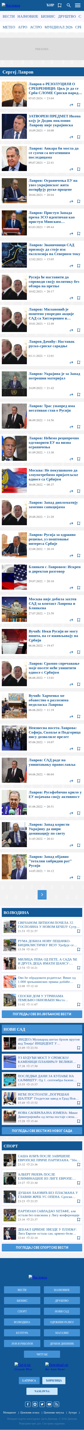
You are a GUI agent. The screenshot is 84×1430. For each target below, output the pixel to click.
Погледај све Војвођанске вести (42, 1014)
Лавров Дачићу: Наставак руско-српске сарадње (42, 351)
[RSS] (56, 1404)
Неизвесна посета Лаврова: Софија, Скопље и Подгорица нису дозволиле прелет (42, 738)
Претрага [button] (68, 5)
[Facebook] (27, 1404)
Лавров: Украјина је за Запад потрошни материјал (42, 384)
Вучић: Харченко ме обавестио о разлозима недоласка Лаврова (42, 706)
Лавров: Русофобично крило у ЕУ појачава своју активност (42, 802)
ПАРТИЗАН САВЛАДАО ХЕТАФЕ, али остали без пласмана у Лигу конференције (42, 1215)
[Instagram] (35, 1404)
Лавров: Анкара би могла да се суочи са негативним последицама (42, 158)
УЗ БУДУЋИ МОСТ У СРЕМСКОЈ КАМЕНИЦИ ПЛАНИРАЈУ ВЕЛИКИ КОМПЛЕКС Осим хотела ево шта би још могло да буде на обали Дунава (42, 1062)
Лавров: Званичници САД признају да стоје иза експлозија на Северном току (42, 255)
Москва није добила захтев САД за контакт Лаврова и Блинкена (42, 609)
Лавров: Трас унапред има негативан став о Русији (42, 416)
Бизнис (48, 16)
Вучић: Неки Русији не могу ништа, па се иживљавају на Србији (42, 641)
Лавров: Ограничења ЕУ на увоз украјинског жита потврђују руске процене (42, 190)
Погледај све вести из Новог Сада (42, 1131)
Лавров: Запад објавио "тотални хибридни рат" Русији (42, 866)
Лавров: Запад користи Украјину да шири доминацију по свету (42, 834)
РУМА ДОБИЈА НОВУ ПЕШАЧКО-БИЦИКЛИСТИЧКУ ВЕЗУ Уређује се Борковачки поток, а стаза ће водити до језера (42, 945)
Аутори (72, 1412)
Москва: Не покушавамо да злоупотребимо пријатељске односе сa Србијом (42, 480)
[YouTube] (49, 1404)
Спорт (22, 1311)
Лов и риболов (22, 1343)
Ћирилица (54, 1380)
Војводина (22, 1322)
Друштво (67, 16)
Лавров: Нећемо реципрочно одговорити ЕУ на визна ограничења (42, 448)
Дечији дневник (62, 1343)
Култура (22, 1333)
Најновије (27, 16)
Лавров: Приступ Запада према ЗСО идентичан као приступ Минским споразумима (42, 223)
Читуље (42, 1354)
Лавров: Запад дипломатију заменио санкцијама (42, 512)
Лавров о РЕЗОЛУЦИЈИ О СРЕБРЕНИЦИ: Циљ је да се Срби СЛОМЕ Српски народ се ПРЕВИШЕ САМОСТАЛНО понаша (42, 94)
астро (36, 27)
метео (9, 27)
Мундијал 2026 (59, 27)
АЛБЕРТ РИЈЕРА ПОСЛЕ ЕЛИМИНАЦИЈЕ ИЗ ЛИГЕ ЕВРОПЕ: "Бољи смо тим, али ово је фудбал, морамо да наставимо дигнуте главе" (42, 1178)
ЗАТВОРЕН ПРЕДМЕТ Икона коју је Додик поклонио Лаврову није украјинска (42, 126)
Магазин (62, 1333)
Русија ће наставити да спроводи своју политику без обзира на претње (42, 287)
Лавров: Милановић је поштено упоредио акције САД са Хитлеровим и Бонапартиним (42, 319)
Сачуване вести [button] (59, 5)
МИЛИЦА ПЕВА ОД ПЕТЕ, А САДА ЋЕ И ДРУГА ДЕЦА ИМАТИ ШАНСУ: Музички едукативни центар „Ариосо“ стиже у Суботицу (42, 963)
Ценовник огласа (29, 1412)
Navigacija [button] (77, 5)
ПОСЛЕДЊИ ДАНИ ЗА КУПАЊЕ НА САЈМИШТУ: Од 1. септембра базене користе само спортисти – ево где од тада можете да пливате (42, 1080)
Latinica (29, 1380)
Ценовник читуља (54, 1412)
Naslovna (42, 1391)
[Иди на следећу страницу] (42, 894)
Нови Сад (62, 1311)
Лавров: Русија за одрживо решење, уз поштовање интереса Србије (42, 545)
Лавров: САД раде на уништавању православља (42, 770)
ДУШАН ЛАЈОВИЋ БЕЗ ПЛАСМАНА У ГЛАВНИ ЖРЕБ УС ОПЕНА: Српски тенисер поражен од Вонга (42, 1197)
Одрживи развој (62, 1322)
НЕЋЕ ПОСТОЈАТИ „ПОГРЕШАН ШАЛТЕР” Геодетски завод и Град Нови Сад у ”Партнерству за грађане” (42, 1098)
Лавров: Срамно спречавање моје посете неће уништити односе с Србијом (42, 673)
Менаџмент (9, 1412)
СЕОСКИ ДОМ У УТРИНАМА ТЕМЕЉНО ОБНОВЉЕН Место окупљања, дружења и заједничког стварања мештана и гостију (42, 1000)
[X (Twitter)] (42, 1404)
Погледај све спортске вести (42, 1247)
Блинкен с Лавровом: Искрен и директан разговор (42, 577)
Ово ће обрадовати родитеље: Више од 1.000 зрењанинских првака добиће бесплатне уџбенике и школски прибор (42, 982)
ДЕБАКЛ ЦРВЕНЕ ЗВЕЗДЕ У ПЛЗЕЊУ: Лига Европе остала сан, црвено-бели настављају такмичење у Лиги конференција (42, 1233)
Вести (9, 16)
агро (22, 27)
